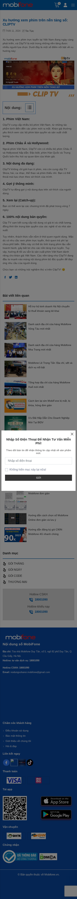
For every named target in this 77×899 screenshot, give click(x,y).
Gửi (38, 477)
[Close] (72, 434)
